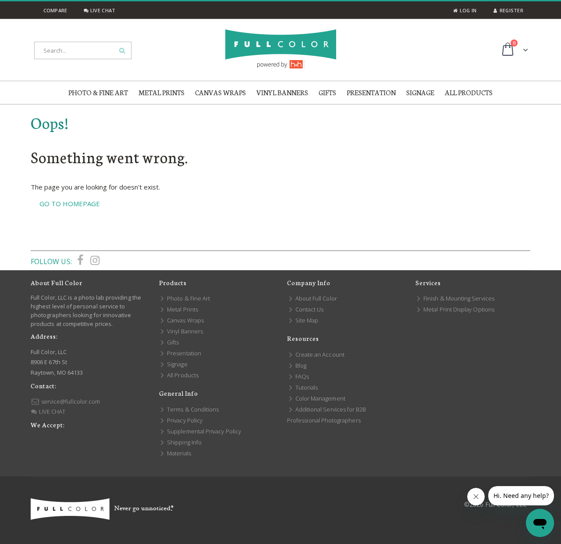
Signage (177, 364)
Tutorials (306, 387)
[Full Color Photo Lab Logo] (280, 49)
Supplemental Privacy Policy (203, 431)
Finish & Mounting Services (458, 298)
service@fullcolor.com (70, 401)
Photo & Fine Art (188, 298)
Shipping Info (184, 442)
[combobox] (82, 50)
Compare (54, 10)
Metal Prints (182, 309)
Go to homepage (69, 203)
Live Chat (102, 10)
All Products (182, 375)
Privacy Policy (184, 420)
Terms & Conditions (192, 409)
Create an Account (319, 354)
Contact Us (308, 309)
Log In (467, 10)
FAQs (301, 376)
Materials (178, 453)
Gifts (172, 342)
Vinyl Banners (184, 331)
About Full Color (315, 298)
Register (510, 10)
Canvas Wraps (185, 320)
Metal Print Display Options (458, 309)
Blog (300, 365)
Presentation (183, 353)
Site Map (306, 320)
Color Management (319, 398)
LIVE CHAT (51, 411)
